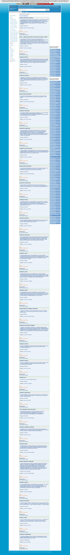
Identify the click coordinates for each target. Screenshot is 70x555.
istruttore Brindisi (53, 100)
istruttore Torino (52, 205)
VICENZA (26, 432)
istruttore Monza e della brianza (54, 157)
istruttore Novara (53, 160)
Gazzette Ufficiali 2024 (13, 41)
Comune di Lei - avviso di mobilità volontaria (28, 379)
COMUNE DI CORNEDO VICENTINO (27, 427)
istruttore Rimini (52, 189)
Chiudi (48, 2)
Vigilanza (29, 6)
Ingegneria (24, 5)
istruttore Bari (52, 87)
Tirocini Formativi (52, 6)
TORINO (25, 332)
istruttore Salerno (53, 192)
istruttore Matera (53, 148)
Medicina (34, 5)
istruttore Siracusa (53, 199)
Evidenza (11, 18)
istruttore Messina (53, 151)
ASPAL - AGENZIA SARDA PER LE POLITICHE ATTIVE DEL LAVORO (33, 37)
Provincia (20, 7)
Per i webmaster (12, 59)
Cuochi (24, 6)
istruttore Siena (52, 197)
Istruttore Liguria (53, 60)
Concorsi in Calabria (27, 119)
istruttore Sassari (53, 194)
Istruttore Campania (53, 54)
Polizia (33, 6)
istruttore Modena (53, 154)
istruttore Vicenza (53, 221)
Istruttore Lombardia (53, 61)
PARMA (25, 314)
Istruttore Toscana (53, 72)
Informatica (20, 5)
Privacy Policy (40, 551)
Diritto (32, 5)
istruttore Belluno (53, 90)
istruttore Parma (53, 166)
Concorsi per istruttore (24, 34)
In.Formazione (35, 551)
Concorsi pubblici (13, 15)
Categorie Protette (37, 6)
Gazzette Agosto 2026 (13, 34)
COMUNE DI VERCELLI (24, 218)
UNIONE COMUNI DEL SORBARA (26, 17)
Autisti (26, 6)
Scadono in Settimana (13, 22)
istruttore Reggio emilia (54, 186)
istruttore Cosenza (53, 112)
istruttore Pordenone (53, 178)
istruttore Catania (53, 106)
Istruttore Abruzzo (53, 49)
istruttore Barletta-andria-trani (55, 89)
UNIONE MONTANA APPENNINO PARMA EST (29, 308)
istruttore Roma (52, 191)
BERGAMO (26, 137)
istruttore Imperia (53, 129)
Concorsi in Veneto (27, 190)
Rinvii (44, 6)
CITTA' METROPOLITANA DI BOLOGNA (28, 409)
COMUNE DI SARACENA (25, 110)
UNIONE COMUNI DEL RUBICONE (26, 461)
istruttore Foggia (53, 123)
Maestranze (20, 6)
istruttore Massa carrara (54, 146)
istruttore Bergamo (53, 93)
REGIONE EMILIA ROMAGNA (25, 94)
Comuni (23, 7)
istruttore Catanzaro (53, 107)
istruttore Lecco (52, 137)
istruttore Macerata (53, 143)
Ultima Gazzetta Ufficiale (14, 33)
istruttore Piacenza (53, 174)
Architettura (28, 5)
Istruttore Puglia (52, 68)
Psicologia (45, 5)
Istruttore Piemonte (53, 66)
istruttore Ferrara (53, 120)
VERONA (26, 349)
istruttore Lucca (52, 142)
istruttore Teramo (53, 202)
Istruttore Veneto (53, 75)
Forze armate (27, 7)
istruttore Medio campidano (55, 149)
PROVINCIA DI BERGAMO (25, 128)
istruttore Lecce (52, 135)
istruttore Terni (52, 203)
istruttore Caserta (53, 104)
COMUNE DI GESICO (24, 482)
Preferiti (11, 48)
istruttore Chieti (52, 109)
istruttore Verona (53, 218)
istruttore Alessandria (53, 81)
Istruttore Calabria (53, 52)
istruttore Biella (52, 95)
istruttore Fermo (52, 118)
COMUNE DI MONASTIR (24, 500)
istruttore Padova (53, 164)
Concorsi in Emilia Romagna (29, 101)
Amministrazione (40, 5)
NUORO (25, 381)
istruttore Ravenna (53, 183)
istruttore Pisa (52, 175)
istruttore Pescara (53, 172)
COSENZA (26, 117)
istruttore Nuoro (52, 161)
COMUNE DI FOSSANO (24, 75)
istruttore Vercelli (53, 217)
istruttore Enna (52, 117)
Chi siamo (11, 52)
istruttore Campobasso (54, 103)
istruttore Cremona (53, 114)
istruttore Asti (52, 84)
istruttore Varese (53, 211)
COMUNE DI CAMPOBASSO (25, 534)
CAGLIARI (26, 242)
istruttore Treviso (53, 208)
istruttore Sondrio (53, 200)
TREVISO (26, 188)
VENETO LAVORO (23, 517)
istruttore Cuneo (53, 115)
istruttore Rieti (52, 188)
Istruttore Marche (53, 63)
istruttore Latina (52, 134)
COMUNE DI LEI (23, 377)
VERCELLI (26, 223)
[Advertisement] (55, 29)
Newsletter (12, 45)
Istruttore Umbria (53, 74)
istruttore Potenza (53, 180)
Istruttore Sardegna (53, 69)
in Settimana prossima (13, 23)
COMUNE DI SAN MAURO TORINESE (27, 325)
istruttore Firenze (53, 121)
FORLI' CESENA (27, 471)
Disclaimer (45, 551)
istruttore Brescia (53, 98)
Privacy (11, 56)
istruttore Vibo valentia (54, 220)
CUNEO (25, 64)
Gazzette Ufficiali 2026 (13, 38)
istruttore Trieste (53, 210)
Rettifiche (47, 6)
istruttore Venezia (53, 213)
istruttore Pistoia (53, 177)
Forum (11, 44)
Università (32, 7)
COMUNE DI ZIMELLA (24, 360)
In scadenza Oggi (13, 19)
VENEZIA (26, 523)
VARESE (25, 260)
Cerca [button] (48, 9)
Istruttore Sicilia (52, 71)
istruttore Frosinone (53, 126)
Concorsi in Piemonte (28, 66)
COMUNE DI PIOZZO (24, 57)
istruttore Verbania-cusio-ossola (54, 215)
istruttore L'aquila (53, 131)
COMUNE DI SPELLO (24, 199)
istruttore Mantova (53, 145)
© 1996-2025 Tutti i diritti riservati (26, 551)
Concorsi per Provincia (13, 27)
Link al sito (12, 51)
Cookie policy (49, 551)
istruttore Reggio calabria (54, 185)
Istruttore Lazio (52, 58)
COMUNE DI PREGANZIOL (25, 392)
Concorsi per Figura (13, 30)
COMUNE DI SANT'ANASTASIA (26, 148)
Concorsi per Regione (13, 26)
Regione (57, 6)
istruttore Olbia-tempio (54, 163)
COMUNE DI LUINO (23, 253)
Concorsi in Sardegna (28, 244)
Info (44, 2)
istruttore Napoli (53, 158)
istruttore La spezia (53, 132)
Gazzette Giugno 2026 (13, 37)
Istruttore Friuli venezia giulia (55, 57)
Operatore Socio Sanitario (51, 5)
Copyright (11, 55)
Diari (42, 6)
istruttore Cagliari (53, 101)
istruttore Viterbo (53, 223)
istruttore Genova (53, 128)
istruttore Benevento (53, 92)
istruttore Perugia (53, 169)
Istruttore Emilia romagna (54, 55)
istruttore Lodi (52, 140)
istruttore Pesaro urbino (54, 171)
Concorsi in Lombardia (28, 139)
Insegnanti (58, 5)
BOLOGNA (26, 99)
